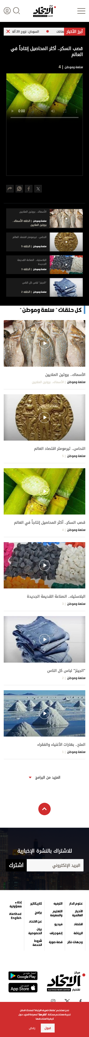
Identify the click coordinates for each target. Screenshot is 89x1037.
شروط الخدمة (37, 943)
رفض (32, 1028)
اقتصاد (78, 924)
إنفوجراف (56, 933)
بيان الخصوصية (35, 931)
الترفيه (58, 904)
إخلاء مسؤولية (16, 904)
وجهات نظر (75, 942)
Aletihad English (15, 916)
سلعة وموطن (73, 67)
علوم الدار (76, 904)
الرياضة (78, 933)
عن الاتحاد (35, 921)
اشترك (16, 865)
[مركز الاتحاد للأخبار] (44, 11)
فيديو (58, 924)
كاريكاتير (36, 904)
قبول (47, 1028)
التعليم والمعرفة (56, 913)
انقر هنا (42, 1014)
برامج (38, 913)
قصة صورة (55, 942)
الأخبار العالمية (77, 913)
